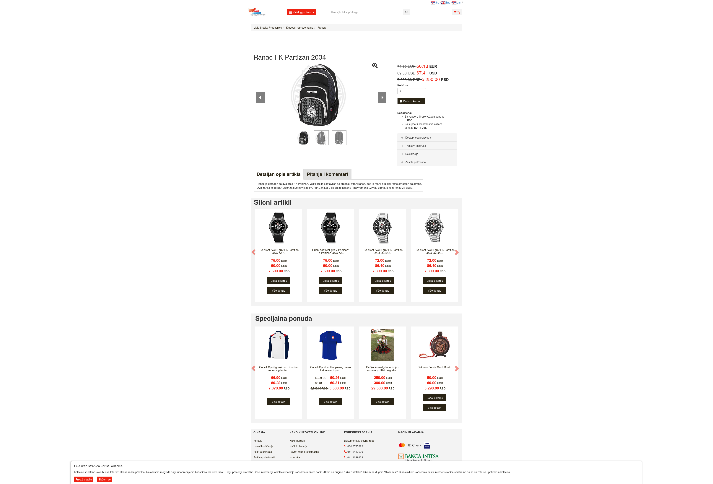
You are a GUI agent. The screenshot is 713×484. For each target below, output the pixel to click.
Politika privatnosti (264, 457)
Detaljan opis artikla (279, 174)
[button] (254, 252)
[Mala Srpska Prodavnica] (256, 12)
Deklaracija (411, 154)
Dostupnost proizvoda (418, 137)
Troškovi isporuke (415, 145)
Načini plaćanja (298, 446)
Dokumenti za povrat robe (359, 440)
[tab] (427, 137)
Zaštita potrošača (415, 162)
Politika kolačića (262, 452)
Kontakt (257, 440)
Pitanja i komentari (327, 174)
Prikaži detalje (84, 479)
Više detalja (278, 290)
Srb (437, 2)
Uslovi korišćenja (263, 446)
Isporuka (295, 457)
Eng (448, 2)
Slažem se (104, 479)
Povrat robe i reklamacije (304, 452)
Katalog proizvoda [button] (303, 12)
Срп (459, 2)
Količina (402, 85)
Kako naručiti (297, 440)
